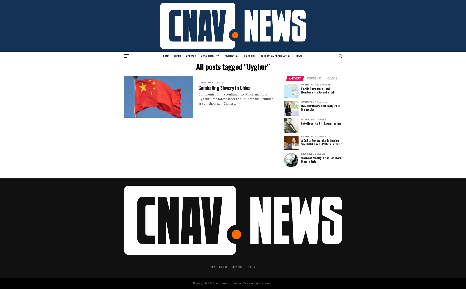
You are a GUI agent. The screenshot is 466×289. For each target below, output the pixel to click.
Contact (191, 56)
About (177, 56)
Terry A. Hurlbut (217, 267)
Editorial (249, 56)
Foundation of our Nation (275, 56)
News (299, 56)
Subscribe (238, 267)
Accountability (210, 56)
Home (166, 56)
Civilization (231, 56)
